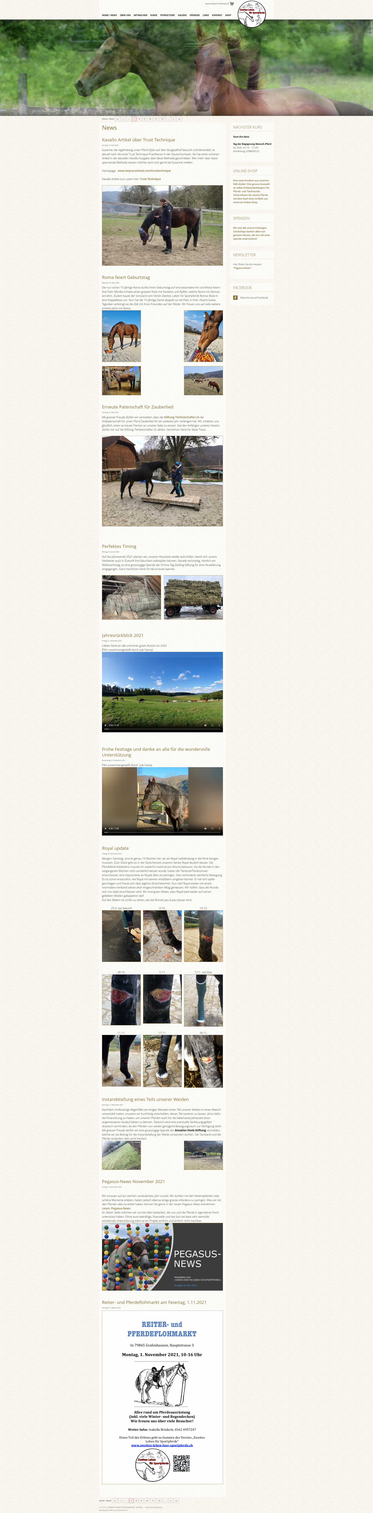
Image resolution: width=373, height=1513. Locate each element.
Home (104, 118)
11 (156, 118)
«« (118, 118)
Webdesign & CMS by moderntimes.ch (113, 1510)
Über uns (125, 15)
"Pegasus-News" (242, 268)
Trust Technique (150, 179)
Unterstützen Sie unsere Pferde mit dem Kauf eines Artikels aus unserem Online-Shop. (250, 198)
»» (179, 118)
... (129, 118)
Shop (228, 15)
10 (150, 118)
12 (162, 118)
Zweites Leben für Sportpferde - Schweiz (125, 1507)
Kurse (153, 15)
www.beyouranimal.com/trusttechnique (144, 171)
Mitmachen (140, 15)
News (111, 118)
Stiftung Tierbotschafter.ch (181, 417)
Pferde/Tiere (167, 15)
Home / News (109, 15)
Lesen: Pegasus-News (116, 1208)
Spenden (195, 15)
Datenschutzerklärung (154, 1507)
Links (206, 15)
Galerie (182, 15)
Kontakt (217, 15)
